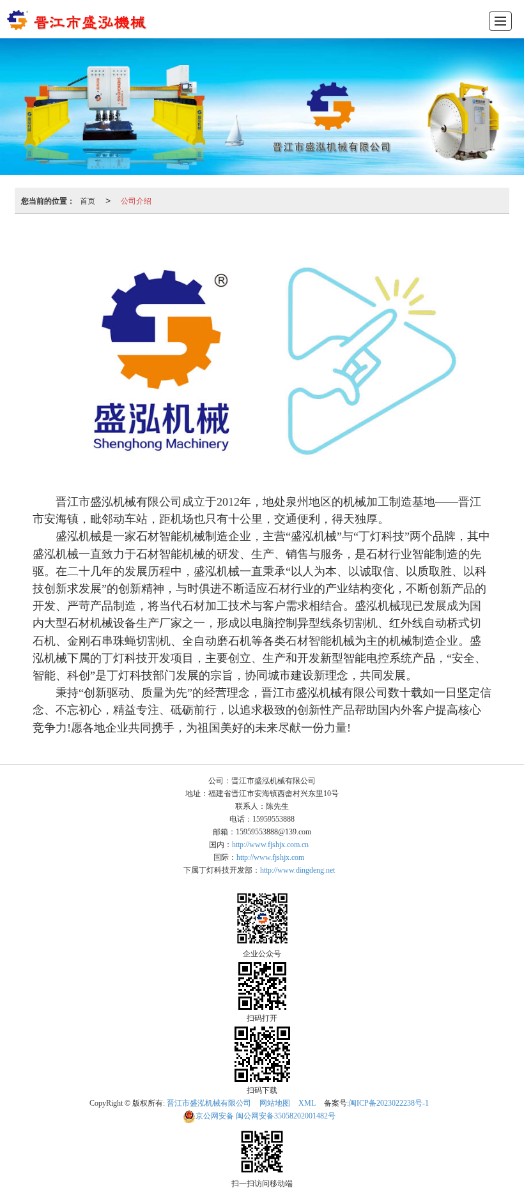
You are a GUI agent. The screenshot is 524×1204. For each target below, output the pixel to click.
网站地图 (274, 1103)
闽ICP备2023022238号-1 (389, 1103)
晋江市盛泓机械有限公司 (209, 1103)
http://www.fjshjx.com (270, 857)
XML (307, 1103)
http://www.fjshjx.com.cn (270, 844)
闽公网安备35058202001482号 (265, 1115)
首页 (87, 200)
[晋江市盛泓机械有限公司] (78, 19)
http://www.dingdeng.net (297, 870)
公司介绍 (136, 200)
